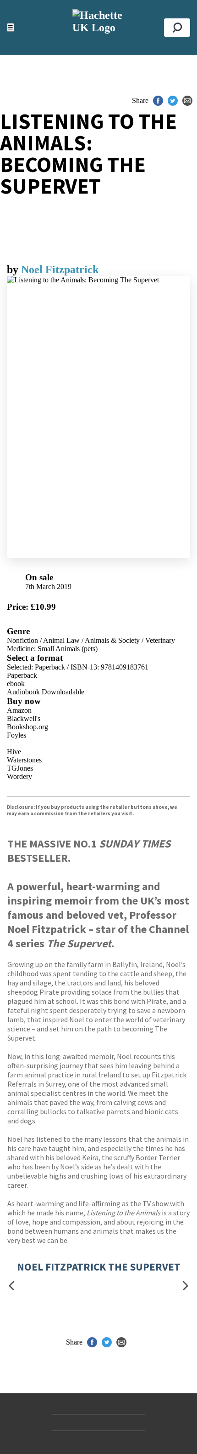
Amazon (19, 710)
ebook (16, 683)
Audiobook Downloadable (45, 692)
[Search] (177, 27)
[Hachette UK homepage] (98, 27)
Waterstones (24, 760)
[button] (11, 1286)
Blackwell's (23, 718)
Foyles (16, 735)
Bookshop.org (27, 727)
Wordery (19, 776)
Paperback (22, 675)
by (14, 269)
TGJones (20, 768)
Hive (14, 752)
